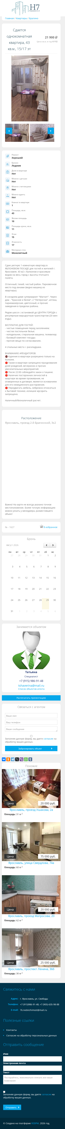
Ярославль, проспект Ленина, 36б (31, 969)
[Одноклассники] (8, 759)
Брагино (33, 18)
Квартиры (21, 18)
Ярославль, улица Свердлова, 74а (31, 863)
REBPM (35, 1123)
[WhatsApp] (26, 759)
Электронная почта (14, 1063)
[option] (30, 89)
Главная (9, 18)
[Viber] (21, 759)
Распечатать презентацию (31, 697)
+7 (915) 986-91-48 (31, 681)
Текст (6, 1072)
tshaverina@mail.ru (31, 685)
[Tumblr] (30, 759)
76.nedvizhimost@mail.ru (33, 1010)
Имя (5, 1053)
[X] (17, 759)
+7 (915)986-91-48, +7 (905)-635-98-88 (39, 1004)
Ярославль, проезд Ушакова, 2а (31, 809)
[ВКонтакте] (4, 759)
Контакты (11, 1029)
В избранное (50, 527)
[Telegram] (13, 759)
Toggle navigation (6, 8)
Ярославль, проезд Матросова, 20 (31, 916)
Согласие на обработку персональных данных (31, 1035)
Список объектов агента (31, 688)
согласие (49, 738)
